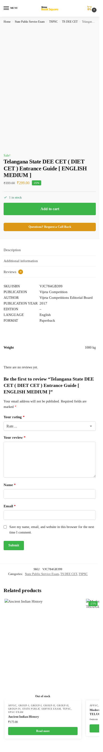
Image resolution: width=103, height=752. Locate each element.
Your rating (14, 417)
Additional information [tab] (21, 261)
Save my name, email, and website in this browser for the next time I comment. (51, 529)
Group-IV (14, 708)
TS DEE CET (70, 21)
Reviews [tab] (12, 272)
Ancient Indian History (23, 716)
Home (7, 21)
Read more (43, 731)
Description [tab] (12, 250)
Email (10, 506)
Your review (15, 437)
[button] (90, 8)
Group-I (23, 705)
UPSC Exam (15, 712)
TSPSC (53, 21)
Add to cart (49, 209)
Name (10, 485)
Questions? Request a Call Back (50, 227)
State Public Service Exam (30, 21)
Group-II (49, 705)
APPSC (12, 705)
